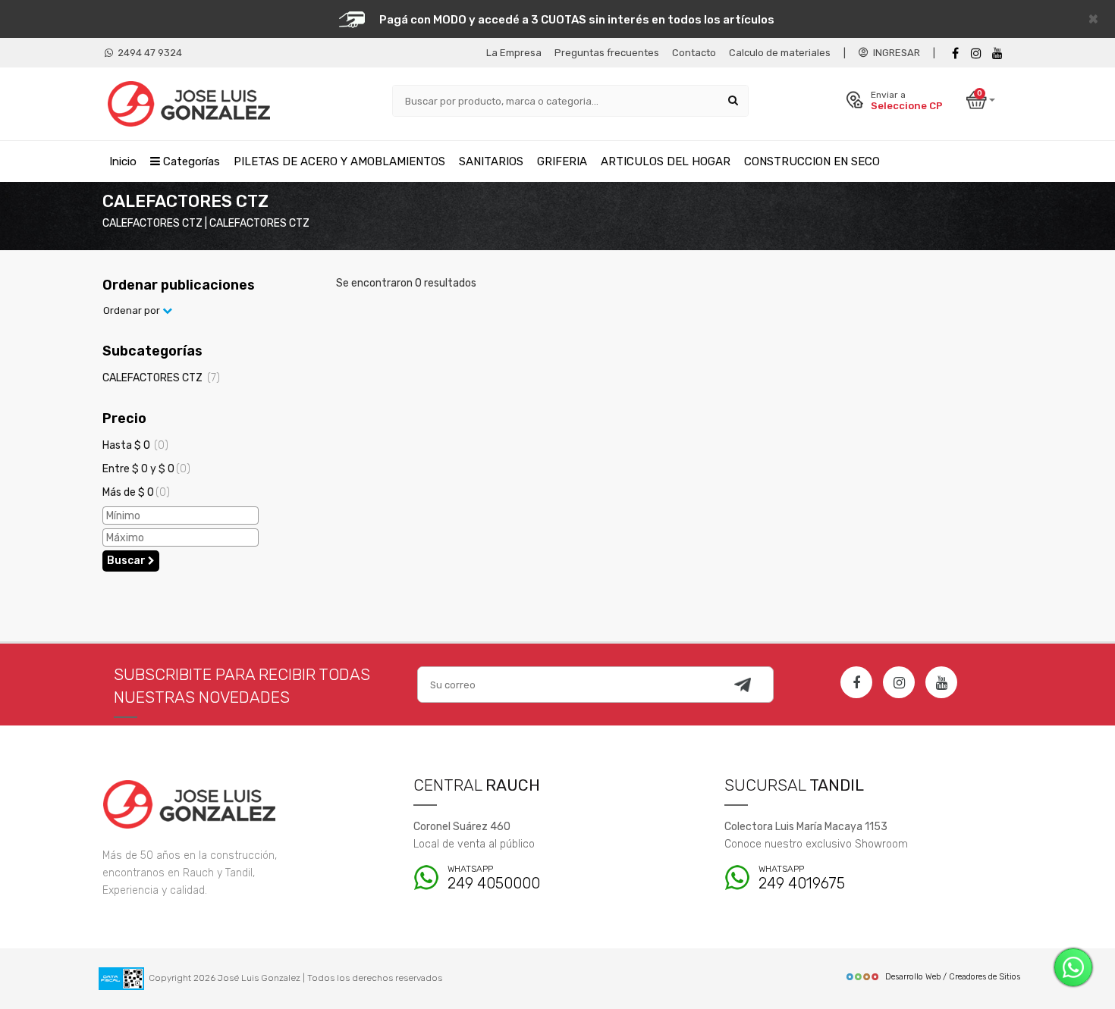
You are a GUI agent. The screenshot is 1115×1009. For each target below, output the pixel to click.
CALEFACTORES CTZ (161, 377)
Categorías (190, 161)
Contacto (694, 52)
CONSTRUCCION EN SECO (812, 161)
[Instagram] (899, 682)
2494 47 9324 (147, 52)
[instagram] (976, 53)
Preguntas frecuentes (606, 52)
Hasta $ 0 (135, 445)
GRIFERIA (562, 161)
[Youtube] (997, 53)
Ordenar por (132, 310)
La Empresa (514, 52)
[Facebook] (955, 53)
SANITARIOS (491, 161)
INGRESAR (894, 52)
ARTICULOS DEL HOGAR (665, 161)
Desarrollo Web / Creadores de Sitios (952, 977)
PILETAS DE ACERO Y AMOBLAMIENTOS (339, 161)
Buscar (127, 560)
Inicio (123, 161)
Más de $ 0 (136, 492)
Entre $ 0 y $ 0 (146, 468)
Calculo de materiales (780, 52)
